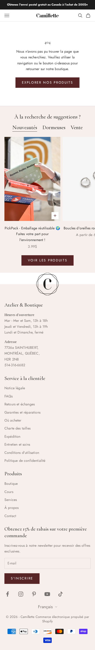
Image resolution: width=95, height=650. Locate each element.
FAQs (8, 396)
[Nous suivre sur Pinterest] (34, 594)
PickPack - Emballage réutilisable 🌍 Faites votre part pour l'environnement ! (32, 234)
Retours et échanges (19, 404)
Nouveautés (24, 127)
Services (10, 499)
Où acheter (12, 420)
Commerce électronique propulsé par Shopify (62, 619)
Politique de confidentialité (24, 460)
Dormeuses (53, 127)
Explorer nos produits (47, 82)
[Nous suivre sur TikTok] (60, 594)
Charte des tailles (17, 428)
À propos (11, 507)
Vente (77, 127)
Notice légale (14, 388)
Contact (10, 515)
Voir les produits (47, 260)
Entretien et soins (17, 444)
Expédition (12, 436)
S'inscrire (22, 578)
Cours (8, 491)
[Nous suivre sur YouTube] (47, 594)
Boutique (11, 483)
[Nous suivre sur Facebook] (7, 594)
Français (45, 607)
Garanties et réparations (22, 412)
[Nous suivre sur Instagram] (21, 594)
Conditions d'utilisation (21, 452)
